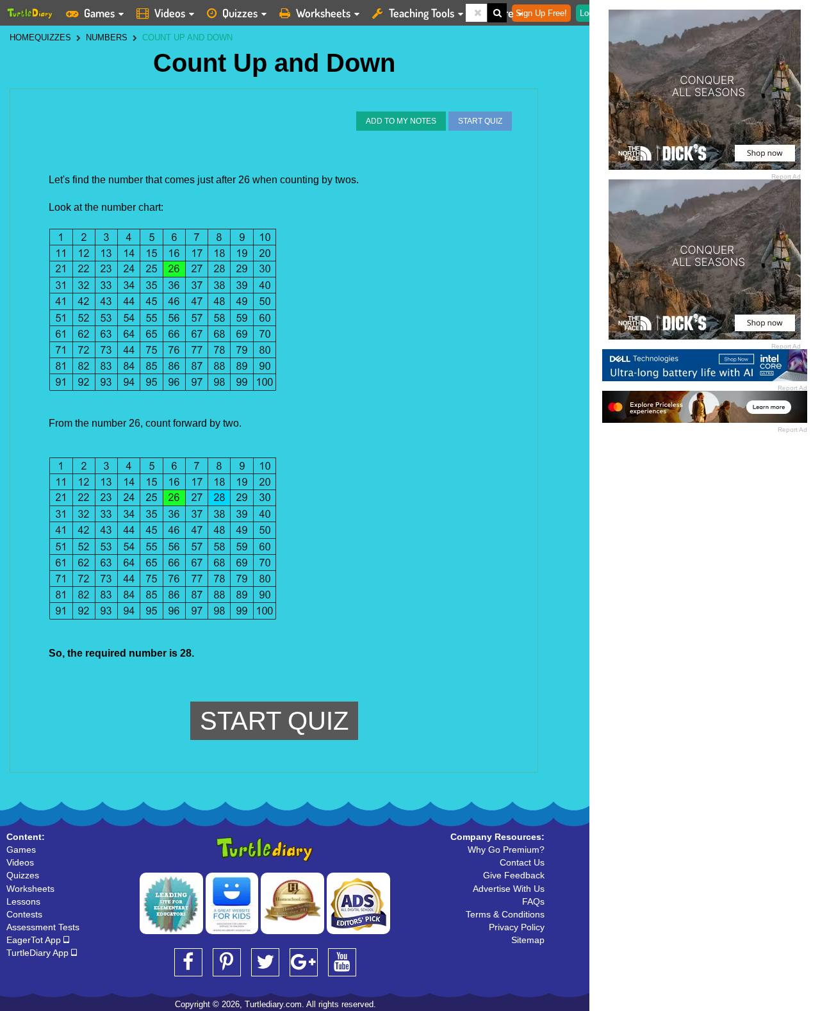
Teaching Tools (421, 13)
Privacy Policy (517, 927)
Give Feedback (514, 875)
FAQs (533, 901)
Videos (170, 13)
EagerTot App (34, 940)
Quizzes (240, 13)
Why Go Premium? (506, 849)
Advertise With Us (509, 889)
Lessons (23, 901)
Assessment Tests (42, 927)
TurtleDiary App (38, 953)
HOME (22, 37)
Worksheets (323, 13)
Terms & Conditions (505, 914)
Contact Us (522, 862)
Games (99, 13)
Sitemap (528, 940)
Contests (24, 914)
